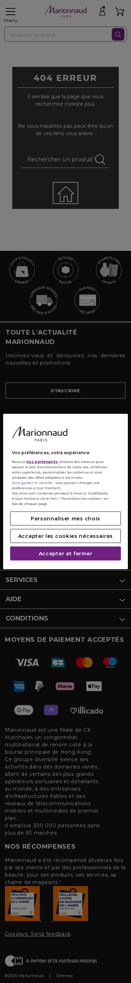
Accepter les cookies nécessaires (65, 536)
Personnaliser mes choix (65, 518)
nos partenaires (42, 461)
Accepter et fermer (66, 553)
